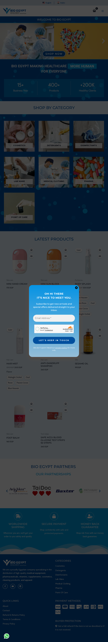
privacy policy (61, 348)
